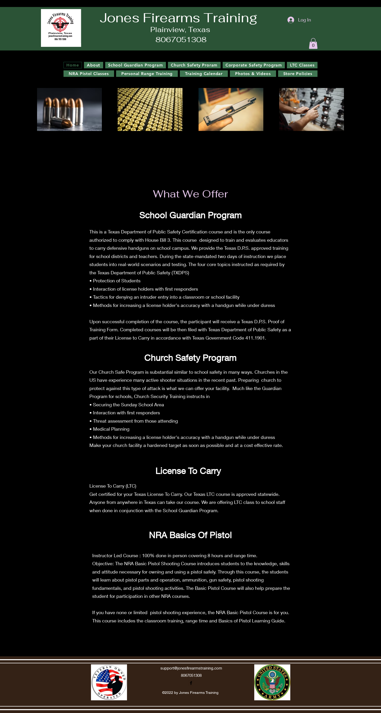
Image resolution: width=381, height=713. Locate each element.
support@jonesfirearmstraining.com (191, 668)
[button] (313, 43)
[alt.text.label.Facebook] (357, 72)
